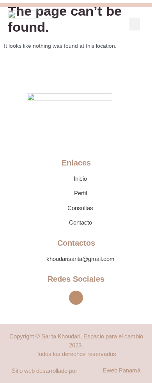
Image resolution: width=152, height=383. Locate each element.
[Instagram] (76, 298)
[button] (134, 24)
